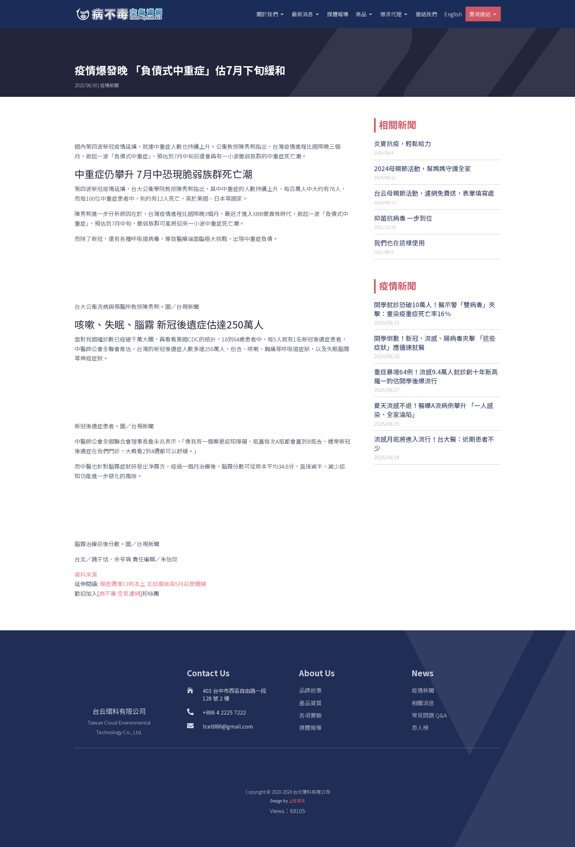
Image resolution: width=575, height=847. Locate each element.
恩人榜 (420, 727)
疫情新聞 (109, 85)
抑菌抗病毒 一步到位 (403, 217)
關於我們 (267, 14)
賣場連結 (479, 14)
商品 (361, 14)
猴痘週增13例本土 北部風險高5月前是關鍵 (153, 583)
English (453, 14)
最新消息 (302, 14)
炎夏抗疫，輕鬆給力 (402, 143)
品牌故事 (310, 690)
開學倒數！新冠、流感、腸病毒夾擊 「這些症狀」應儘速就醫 (434, 342)
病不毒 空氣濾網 (119, 593)
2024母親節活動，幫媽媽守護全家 (422, 168)
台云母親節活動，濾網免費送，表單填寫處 (434, 192)
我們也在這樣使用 (399, 242)
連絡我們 (426, 14)
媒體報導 (337, 14)
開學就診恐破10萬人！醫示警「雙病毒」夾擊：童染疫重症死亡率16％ (434, 309)
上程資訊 (297, 800)
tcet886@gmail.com (228, 726)
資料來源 (86, 574)
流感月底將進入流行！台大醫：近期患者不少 (434, 443)
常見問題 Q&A (429, 715)
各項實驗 (310, 715)
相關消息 (423, 703)
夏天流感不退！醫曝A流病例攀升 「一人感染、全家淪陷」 (433, 410)
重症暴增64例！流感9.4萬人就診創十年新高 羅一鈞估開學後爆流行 (436, 376)
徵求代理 (391, 14)
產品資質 (310, 703)
